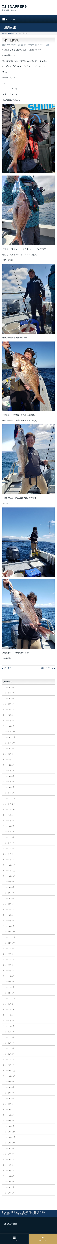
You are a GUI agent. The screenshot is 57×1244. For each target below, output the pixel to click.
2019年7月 (9, 1159)
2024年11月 (10, 804)
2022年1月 (9, 993)
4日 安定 (6, 668)
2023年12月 (10, 865)
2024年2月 (9, 854)
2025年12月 (10, 732)
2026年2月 (9, 721)
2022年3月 (9, 982)
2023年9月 (9, 882)
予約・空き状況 (21, 1214)
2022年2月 (9, 987)
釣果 (47, 45)
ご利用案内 (41, 1212)
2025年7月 (9, 760)
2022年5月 (9, 971)
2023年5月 (9, 904)
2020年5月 (9, 1104)
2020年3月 (9, 1115)
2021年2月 (9, 1054)
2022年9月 (9, 948)
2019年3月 (9, 1182)
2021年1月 (9, 1059)
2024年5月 (9, 837)
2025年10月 (10, 743)
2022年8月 (9, 954)
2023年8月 (9, 887)
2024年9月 (9, 815)
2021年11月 (10, 1004)
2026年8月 (9, 687)
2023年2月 (9, 921)
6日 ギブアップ (48, 668)
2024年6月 (9, 832)
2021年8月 (9, 1021)
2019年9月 (9, 1148)
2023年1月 (9, 926)
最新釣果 (28, 1212)
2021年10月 (10, 1009)
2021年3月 (9, 1048)
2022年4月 (9, 976)
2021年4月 (9, 1043)
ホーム (6, 1212)
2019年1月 (9, 1193)
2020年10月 (10, 1076)
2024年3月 (9, 848)
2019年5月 (9, 1171)
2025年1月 (9, 793)
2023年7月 (9, 893)
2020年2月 (9, 1121)
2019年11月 (10, 1137)
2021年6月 (9, 1032)
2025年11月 (10, 737)
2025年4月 (9, 776)
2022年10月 (10, 943)
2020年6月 (9, 1098)
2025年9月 (9, 748)
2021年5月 (9, 1037)
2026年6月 (9, 698)
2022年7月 (9, 959)
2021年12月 (10, 998)
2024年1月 (9, 860)
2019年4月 (9, 1176)
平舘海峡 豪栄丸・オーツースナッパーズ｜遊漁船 (28, 8)
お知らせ (17, 1212)
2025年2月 (9, 787)
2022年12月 (10, 932)
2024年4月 (9, 843)
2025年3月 (9, 782)
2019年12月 (10, 1132)
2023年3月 (9, 915)
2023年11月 (10, 871)
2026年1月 (9, 726)
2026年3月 (9, 715)
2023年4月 (9, 909)
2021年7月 (9, 1026)
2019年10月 (10, 1143)
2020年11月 (10, 1071)
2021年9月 (9, 1015)
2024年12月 (10, 798)
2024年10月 (10, 809)
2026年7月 (9, 693)
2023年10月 (10, 876)
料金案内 (7, 1214)
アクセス (35, 1214)
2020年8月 (9, 1087)
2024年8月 (9, 821)
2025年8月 (9, 754)
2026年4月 (9, 709)
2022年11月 (10, 937)
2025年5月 (9, 771)
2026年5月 (9, 704)
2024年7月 (9, 826)
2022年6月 (9, 965)
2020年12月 (10, 1065)
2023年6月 (9, 898)
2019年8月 (9, 1154)
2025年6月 (9, 765)
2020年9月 (9, 1082)
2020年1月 (9, 1126)
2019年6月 (9, 1165)
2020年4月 (9, 1109)
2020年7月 (9, 1093)
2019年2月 (9, 1187)
